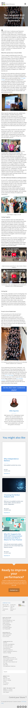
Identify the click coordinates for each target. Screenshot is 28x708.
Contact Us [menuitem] (5, 684)
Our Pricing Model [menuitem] (6, 628)
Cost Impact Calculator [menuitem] (8, 660)
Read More (6, 473)
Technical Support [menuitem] (6, 626)
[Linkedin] (20, 707)
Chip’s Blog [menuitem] (5, 664)
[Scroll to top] (23, 602)
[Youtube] (23, 707)
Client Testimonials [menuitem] (7, 635)
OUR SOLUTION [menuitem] (7, 617)
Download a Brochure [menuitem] (7, 690)
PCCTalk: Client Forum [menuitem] (8, 645)
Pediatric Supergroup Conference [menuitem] (10, 651)
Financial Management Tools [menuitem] (9, 620)
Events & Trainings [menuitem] (7, 652)
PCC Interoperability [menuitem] (7, 624)
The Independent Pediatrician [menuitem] (9, 666)
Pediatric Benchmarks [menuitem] (7, 633)
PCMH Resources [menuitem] (6, 648)
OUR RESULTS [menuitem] (6, 632)
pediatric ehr (14, 12)
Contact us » (14, 590)
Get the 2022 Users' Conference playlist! (14, 389)
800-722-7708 (5, 604)
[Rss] (25, 707)
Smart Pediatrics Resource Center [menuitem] (10, 659)
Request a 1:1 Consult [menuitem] (7, 689)
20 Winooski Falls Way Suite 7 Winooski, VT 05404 (13, 607)
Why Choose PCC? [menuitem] (6, 618)
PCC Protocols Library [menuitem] (7, 647)
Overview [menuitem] (5, 642)
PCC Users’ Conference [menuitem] (8, 650)
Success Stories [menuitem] (6, 636)
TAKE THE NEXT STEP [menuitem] (9, 688)
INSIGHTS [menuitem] (5, 656)
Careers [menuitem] (4, 681)
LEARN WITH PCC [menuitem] (8, 641)
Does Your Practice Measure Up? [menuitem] (10, 661)
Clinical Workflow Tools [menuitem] (7, 621)
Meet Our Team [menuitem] (6, 678)
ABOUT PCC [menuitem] (6, 676)
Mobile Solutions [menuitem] (6, 623)
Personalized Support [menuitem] (7, 627)
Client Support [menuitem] (6, 692)
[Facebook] (18, 707)
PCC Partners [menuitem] (6, 683)
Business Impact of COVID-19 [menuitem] (9, 657)
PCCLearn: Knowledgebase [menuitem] (8, 644)
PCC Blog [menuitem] (5, 663)
